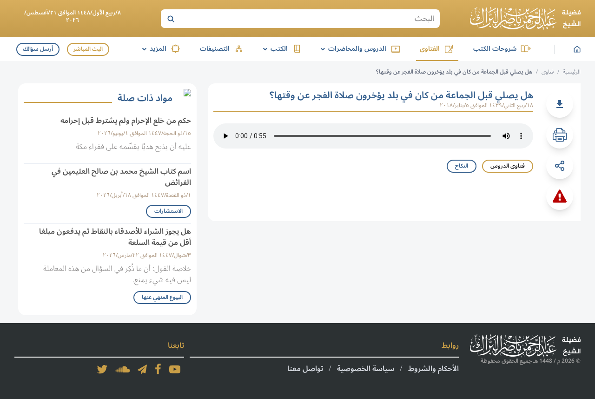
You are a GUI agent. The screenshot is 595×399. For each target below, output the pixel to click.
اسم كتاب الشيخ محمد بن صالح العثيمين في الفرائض (121, 177)
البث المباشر (88, 49)
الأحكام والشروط (433, 369)
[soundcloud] (122, 369)
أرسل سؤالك (38, 49)
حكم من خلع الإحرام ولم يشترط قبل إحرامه (125, 120)
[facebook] (158, 369)
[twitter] (102, 369)
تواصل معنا (305, 369)
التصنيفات (215, 48)
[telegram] (142, 369)
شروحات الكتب (494, 48)
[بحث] (170, 19)
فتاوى (548, 72)
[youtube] (174, 369)
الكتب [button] (274, 48)
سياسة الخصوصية (365, 369)
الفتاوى (430, 48)
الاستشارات (168, 211)
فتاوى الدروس (507, 166)
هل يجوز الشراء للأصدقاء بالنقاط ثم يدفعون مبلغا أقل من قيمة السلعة (115, 237)
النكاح (461, 166)
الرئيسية (572, 72)
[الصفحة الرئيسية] (525, 18)
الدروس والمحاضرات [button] (351, 48)
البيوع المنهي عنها (162, 297)
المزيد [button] (152, 48)
